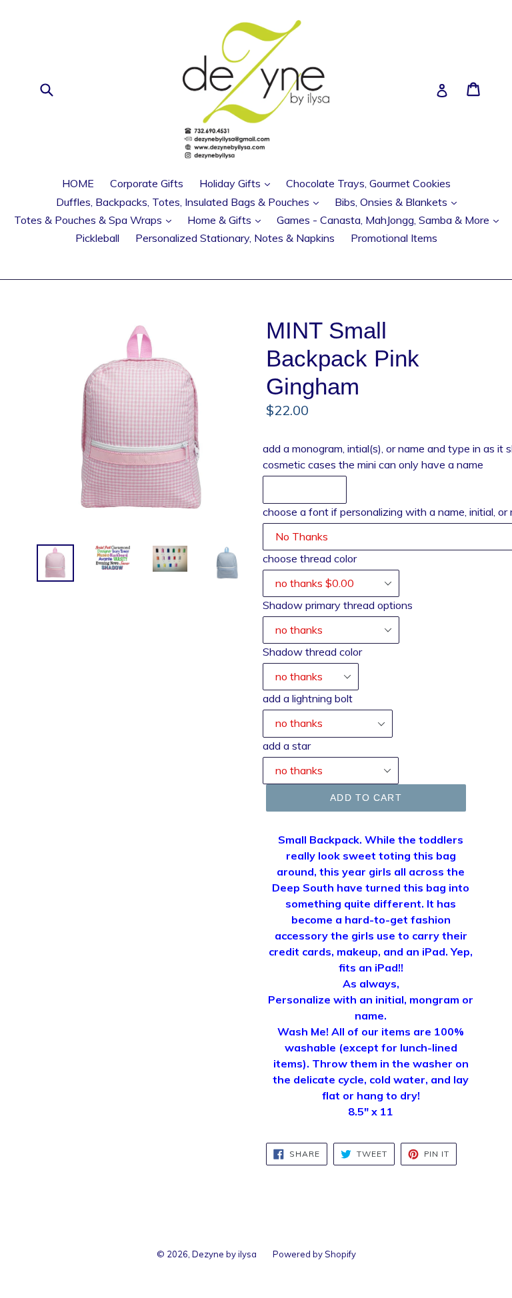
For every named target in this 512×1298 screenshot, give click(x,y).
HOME (78, 183)
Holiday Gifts (238, 183)
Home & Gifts (227, 220)
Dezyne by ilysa (224, 1254)
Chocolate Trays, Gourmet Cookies (368, 183)
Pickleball (97, 238)
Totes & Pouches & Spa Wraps (96, 220)
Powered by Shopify (314, 1254)
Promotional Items (394, 238)
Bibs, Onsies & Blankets (399, 202)
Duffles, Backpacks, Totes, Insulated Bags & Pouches (190, 202)
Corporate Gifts (146, 183)
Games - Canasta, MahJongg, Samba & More (391, 220)
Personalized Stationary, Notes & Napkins (235, 238)
